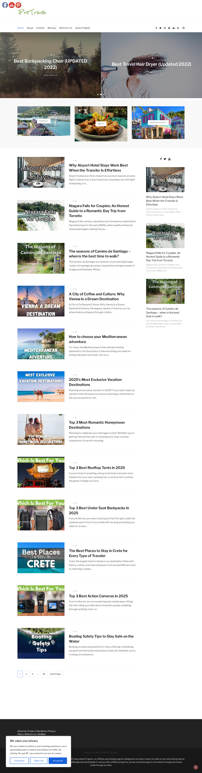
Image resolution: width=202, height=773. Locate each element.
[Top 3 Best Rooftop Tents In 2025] (40, 472)
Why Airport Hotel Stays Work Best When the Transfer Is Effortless (164, 200)
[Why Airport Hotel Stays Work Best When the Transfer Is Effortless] (40, 172)
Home (3, 691)
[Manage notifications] (195, 767)
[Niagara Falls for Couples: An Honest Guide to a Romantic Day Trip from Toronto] (40, 215)
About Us (4, 697)
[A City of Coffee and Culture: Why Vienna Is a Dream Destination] (40, 301)
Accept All (58, 760)
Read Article (74, 75)
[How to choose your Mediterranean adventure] (40, 343)
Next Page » (56, 674)
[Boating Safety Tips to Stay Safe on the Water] (40, 643)
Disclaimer (5, 710)
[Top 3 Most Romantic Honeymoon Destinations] (40, 429)
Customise (19, 760)
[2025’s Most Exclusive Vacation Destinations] (40, 386)
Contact (4, 704)
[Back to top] (192, 764)
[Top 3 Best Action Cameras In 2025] (40, 600)
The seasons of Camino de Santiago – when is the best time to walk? (162, 312)
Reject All (38, 760)
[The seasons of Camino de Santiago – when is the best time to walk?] (40, 258)
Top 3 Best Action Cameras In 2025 (98, 596)
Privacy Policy (6, 717)
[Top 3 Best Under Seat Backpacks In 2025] (40, 515)
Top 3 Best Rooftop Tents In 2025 (97, 468)
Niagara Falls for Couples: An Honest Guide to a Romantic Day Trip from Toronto (99, 211)
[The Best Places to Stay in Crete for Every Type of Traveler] (40, 557)
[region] (38, 751)
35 (43, 674)
